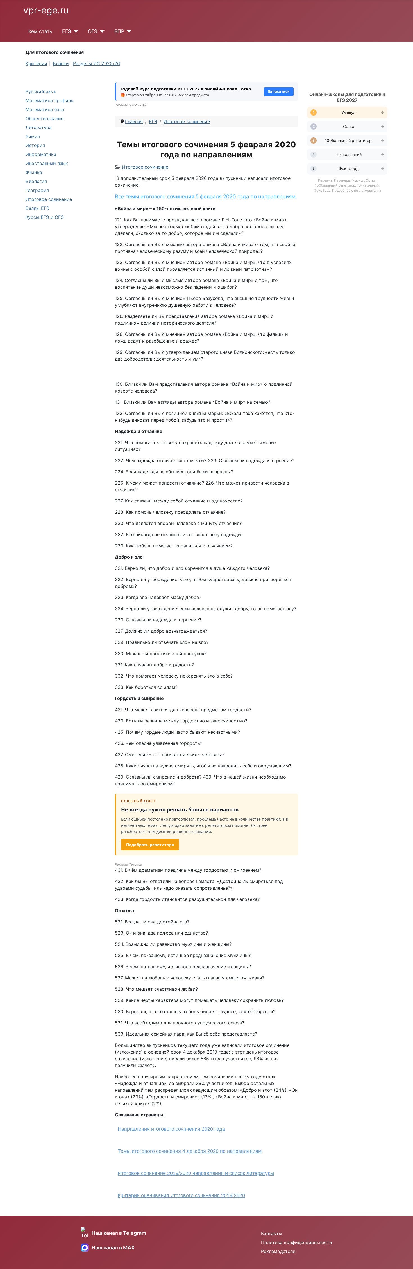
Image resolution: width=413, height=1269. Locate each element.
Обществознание (44, 118)
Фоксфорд (349, 168)
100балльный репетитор (349, 140)
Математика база (45, 109)
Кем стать (40, 31)
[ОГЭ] (101, 31)
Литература (39, 127)
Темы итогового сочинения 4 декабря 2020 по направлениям (190, 1151)
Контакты (271, 1233)
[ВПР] (127, 31)
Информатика (41, 154)
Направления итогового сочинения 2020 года (171, 1129)
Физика (34, 172)
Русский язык (41, 91)
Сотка (348, 126)
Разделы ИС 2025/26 (96, 63)
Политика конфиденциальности (296, 1242)
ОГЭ (92, 31)
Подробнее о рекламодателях (356, 190)
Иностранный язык (47, 163)
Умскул (348, 112)
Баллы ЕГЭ (37, 208)
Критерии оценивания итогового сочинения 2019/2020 (181, 1195)
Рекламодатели (278, 1251)
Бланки (61, 63)
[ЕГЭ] (74, 31)
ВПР (119, 31)
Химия (33, 136)
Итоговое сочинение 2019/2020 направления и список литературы (196, 1173)
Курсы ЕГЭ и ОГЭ (45, 217)
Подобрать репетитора (150, 844)
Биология (36, 181)
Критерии (36, 63)
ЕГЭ (66, 31)
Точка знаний (349, 154)
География (37, 190)
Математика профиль (49, 100)
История (35, 145)
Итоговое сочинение (49, 199)
